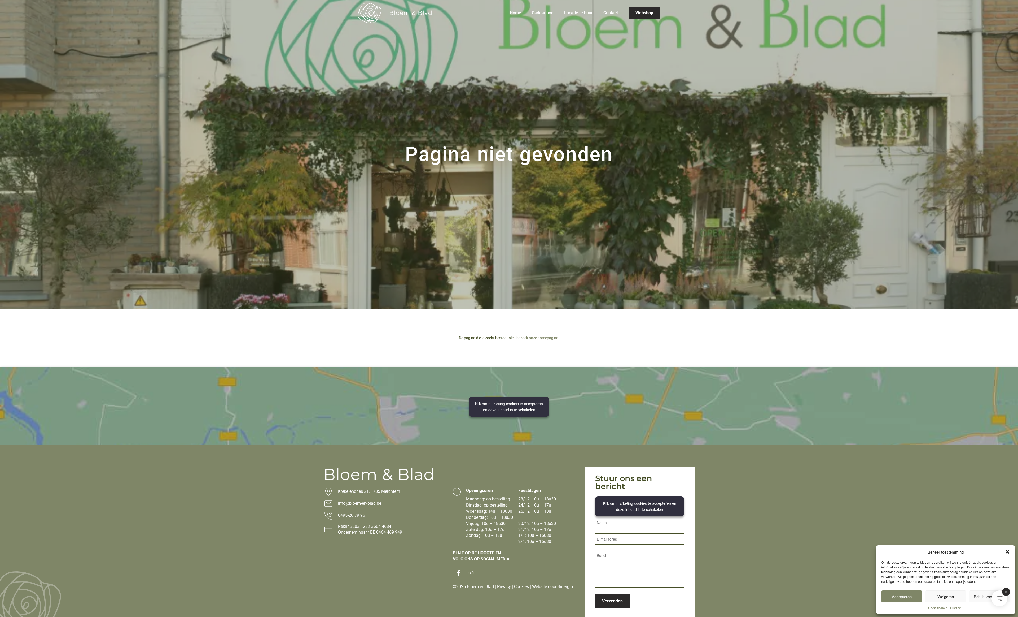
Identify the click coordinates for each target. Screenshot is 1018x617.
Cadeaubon (543, 12)
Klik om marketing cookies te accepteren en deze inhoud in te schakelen (509, 406)
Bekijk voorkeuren (989, 596)
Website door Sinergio (552, 586)
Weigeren (945, 596)
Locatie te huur (578, 12)
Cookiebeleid (937, 608)
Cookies (521, 586)
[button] (1007, 551)
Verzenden (612, 600)
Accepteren (902, 596)
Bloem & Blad (410, 12)
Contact (610, 12)
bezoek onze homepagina (537, 338)
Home (515, 12)
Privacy (955, 608)
